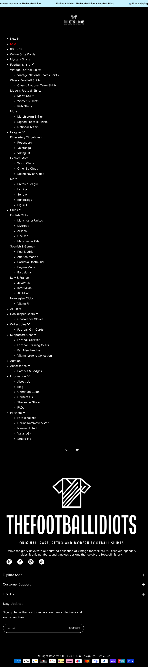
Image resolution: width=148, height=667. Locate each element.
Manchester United (30, 220)
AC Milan (23, 293)
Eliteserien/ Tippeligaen (26, 137)
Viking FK (23, 153)
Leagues (16, 132)
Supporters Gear (22, 335)
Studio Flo (24, 438)
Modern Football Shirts (25, 90)
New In (14, 38)
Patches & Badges (29, 371)
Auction (15, 361)
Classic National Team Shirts (36, 85)
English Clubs (19, 215)
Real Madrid (25, 251)
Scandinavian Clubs (30, 173)
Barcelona (24, 272)
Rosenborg (24, 142)
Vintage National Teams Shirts (38, 75)
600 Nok (16, 49)
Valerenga (24, 148)
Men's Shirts (25, 96)
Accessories (18, 366)
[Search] (68, 450)
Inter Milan (24, 288)
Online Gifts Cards (22, 54)
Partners (16, 412)
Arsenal (22, 231)
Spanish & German (22, 246)
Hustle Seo (103, 655)
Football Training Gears (33, 345)
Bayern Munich (27, 267)
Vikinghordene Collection (34, 355)
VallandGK (24, 433)
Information (18, 376)
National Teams (27, 127)
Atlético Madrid (27, 257)
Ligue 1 (22, 205)
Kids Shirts (24, 106)
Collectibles (18, 324)
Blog (20, 387)
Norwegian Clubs (22, 298)
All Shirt (15, 309)
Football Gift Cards (30, 329)
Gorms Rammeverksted (33, 423)
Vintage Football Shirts (25, 70)
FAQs (20, 407)
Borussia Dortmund (30, 262)
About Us (23, 381)
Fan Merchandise (28, 350)
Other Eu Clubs (27, 168)
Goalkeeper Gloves (30, 319)
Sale (13, 44)
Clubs (14, 210)
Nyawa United (27, 428)
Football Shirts (20, 64)
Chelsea (22, 236)
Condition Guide (28, 392)
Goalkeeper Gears (23, 314)
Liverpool (23, 225)
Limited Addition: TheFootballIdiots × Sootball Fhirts (84, 3)
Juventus (23, 283)
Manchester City (28, 241)
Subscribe (74, 628)
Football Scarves (28, 340)
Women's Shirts (27, 101)
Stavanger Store (28, 402)
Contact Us (25, 397)
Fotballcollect (26, 418)
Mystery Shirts (20, 59)
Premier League (28, 184)
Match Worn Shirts (30, 116)
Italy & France (19, 277)
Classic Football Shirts (25, 80)
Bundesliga (24, 199)
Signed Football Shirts (32, 122)
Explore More (19, 158)
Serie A (22, 194)
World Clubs (25, 163)
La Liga (22, 189)
